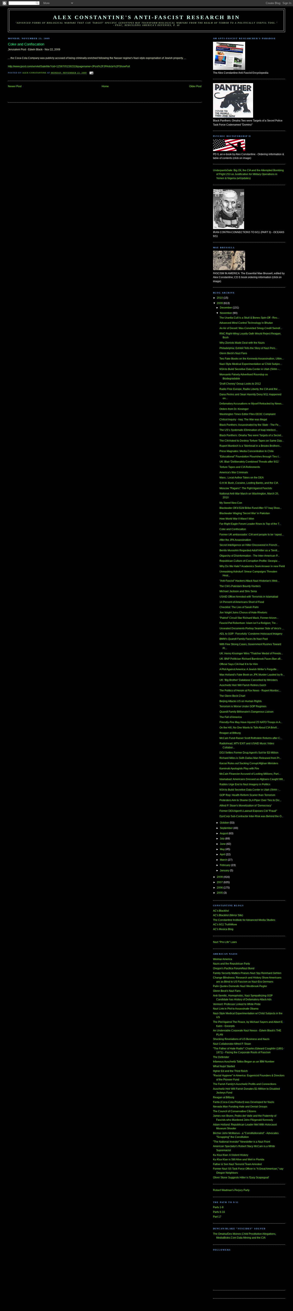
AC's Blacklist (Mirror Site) (228, 915)
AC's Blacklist (221, 910)
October (225, 822)
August (224, 833)
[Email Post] (91, 73)
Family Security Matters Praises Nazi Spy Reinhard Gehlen (247, 973)
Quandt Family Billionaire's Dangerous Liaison (246, 711)
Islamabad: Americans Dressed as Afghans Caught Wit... (252, 779)
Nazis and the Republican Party (231, 963)
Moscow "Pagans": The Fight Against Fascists (245, 488)
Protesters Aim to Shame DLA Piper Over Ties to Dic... (250, 800)
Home (105, 86)
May (222, 849)
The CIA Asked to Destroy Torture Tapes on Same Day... (251, 440)
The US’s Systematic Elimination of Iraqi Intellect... (248, 430)
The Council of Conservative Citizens (234, 1111)
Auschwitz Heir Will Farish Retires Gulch (242, 685)
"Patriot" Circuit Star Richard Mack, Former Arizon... (248, 617)
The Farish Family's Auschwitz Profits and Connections (244, 1084)
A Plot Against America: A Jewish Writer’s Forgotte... (248, 669)
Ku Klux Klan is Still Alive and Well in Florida (238, 1159)
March (224, 859)
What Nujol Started (224, 1066)
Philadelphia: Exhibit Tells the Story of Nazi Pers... (248, 348)
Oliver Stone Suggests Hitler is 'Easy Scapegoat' (241, 1177)
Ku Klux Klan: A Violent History (230, 1155)
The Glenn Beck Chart (232, 695)
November (226, 313)
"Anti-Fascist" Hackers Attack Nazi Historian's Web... (249, 580)
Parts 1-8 (218, 1207)
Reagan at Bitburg (230, 732)
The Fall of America (230, 717)
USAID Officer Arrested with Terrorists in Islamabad (248, 596)
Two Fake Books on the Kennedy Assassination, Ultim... (251, 358)
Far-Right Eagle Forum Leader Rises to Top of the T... (250, 523)
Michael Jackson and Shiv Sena (238, 591)
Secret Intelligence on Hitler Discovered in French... (249, 545)
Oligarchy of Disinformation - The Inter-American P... (249, 555)
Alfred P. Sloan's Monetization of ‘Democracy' (245, 805)
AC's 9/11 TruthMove (225, 924)
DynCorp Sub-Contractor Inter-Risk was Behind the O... (251, 816)
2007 (220, 882)
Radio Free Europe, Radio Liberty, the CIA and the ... (249, 389)
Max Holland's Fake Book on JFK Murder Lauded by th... (252, 674)
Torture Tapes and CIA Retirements (239, 467)
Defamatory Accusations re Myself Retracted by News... (251, 403)
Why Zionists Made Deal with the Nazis (242, 342)
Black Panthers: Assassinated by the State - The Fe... (249, 424)
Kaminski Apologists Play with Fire (239, 768)
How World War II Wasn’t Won (236, 518)
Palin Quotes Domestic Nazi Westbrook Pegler (240, 986)
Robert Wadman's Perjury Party (231, 1190)
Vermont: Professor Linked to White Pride (237, 1004)
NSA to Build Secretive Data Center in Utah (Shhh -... (250, 369)
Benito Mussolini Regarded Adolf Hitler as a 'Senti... (249, 550)
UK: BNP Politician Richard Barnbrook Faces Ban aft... (250, 658)
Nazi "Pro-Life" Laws (225, 942)
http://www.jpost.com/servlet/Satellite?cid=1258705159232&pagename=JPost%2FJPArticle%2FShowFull (69, 66)
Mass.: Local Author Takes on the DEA (241, 477)
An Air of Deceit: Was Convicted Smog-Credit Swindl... (250, 328)
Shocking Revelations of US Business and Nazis (241, 1039)
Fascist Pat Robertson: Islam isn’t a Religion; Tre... (248, 623)
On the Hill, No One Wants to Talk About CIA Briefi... (249, 727)
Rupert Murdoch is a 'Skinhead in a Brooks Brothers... (250, 445)
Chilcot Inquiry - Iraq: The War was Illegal (243, 419)
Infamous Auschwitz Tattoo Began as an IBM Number (243, 1061)
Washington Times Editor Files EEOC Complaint (247, 414)
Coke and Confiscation (232, 529)
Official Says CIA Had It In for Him (238, 664)
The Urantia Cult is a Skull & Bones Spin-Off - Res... (249, 317)
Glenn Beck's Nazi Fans (233, 353)
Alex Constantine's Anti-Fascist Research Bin (146, 17)
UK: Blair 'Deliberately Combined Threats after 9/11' (249, 461)
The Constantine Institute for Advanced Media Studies (244, 919)
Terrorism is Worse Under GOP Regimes (242, 706)
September (226, 828)
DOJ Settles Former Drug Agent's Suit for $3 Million (248, 752)
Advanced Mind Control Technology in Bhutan (246, 322)
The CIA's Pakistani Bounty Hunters (240, 586)
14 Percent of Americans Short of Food (241, 602)
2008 (220, 876)
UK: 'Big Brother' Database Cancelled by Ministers (248, 680)
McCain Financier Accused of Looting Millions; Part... (249, 773)
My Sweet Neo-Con (230, 502)
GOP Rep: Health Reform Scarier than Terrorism (247, 795)
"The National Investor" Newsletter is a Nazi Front (241, 1141)
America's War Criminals (233, 472)
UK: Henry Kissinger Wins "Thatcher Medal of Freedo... (251, 653)
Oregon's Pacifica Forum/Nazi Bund (233, 968)
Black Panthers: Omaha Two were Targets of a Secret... (251, 435)
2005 (220, 892)
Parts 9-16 (219, 1212)
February (225, 865)
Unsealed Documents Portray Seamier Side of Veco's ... (251, 628)
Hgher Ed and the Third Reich (230, 1071)
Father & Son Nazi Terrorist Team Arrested (237, 1164)
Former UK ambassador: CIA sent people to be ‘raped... (251, 534)
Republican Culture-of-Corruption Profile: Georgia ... (249, 560)
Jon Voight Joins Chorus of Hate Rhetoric (243, 612)
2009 (220, 303)
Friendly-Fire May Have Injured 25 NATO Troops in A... (250, 722)
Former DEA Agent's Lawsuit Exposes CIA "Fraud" (248, 810)
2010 (220, 297)
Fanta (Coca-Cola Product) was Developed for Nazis (243, 1102)
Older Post (195, 86)
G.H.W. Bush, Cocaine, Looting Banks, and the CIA (248, 482)
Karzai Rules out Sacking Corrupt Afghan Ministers (248, 763)
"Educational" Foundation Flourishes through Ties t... (249, 456)
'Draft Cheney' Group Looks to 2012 (240, 383)
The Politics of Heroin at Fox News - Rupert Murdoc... (250, 690)
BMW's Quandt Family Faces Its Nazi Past (243, 638)
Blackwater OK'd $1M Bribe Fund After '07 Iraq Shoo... (250, 507)
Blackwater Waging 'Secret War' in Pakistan (244, 513)
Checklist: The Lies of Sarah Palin (239, 607)
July (222, 838)
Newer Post (14, 86)
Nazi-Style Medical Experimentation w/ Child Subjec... (250, 364)
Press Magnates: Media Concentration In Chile (246, 451)
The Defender (221, 1057)
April (223, 854)
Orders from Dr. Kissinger (234, 409)
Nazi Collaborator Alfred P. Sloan (232, 1043)
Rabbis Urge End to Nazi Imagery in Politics (244, 784)
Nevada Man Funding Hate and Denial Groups (240, 1106)
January (225, 870)
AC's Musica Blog (223, 929)
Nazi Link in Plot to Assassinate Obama (235, 1008)
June (223, 843)
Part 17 (217, 1216)
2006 (220, 887)
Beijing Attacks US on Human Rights (240, 701)
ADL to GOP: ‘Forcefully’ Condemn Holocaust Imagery (250, 633)
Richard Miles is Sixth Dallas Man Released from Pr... (250, 758)
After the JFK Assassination (235, 539)
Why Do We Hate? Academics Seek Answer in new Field (252, 566)
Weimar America (222, 959)
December (226, 307)
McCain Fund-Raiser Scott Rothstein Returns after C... (250, 738)
